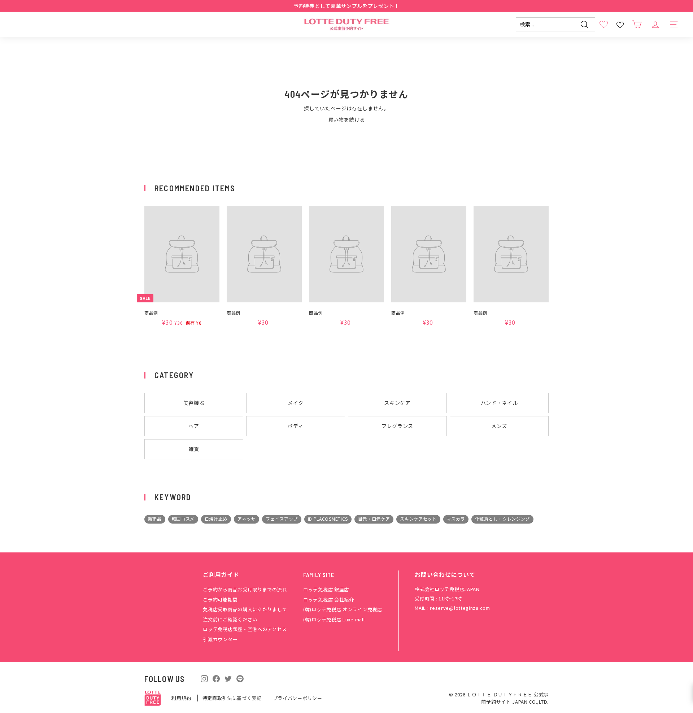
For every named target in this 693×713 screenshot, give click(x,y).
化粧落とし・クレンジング (502, 519)
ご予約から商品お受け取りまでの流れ (245, 589)
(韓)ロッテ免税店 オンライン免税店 (342, 609)
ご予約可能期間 (220, 599)
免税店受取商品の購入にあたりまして (245, 609)
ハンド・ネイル (499, 402)
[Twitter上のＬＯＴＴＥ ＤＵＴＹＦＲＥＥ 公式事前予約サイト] (228, 677)
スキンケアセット (418, 519)
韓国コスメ (183, 519)
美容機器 (194, 402)
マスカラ (455, 519)
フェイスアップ (282, 519)
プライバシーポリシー (297, 698)
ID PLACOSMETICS (328, 519)
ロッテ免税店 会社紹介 (328, 599)
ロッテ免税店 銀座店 (326, 589)
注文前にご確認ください (230, 619)
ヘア (193, 425)
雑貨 (193, 448)
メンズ (499, 425)
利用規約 (182, 698)
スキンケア (397, 402)
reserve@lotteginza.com (460, 607)
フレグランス (397, 425)
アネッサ (246, 519)
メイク (296, 402)
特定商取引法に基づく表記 (232, 698)
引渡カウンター (220, 639)
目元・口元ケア (374, 519)
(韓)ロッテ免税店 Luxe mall (334, 619)
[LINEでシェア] (240, 678)
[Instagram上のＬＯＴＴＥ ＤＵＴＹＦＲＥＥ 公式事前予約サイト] (204, 677)
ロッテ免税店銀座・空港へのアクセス (245, 629)
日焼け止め (216, 519)
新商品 (155, 519)
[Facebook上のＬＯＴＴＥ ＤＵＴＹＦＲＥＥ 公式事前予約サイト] (216, 677)
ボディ (295, 425)
